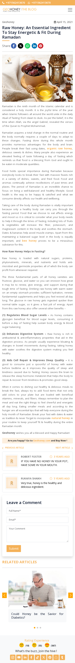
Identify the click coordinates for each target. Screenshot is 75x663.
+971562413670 (15, 2)
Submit (14, 549)
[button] (34, 627)
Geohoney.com (41, 440)
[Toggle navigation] (70, 10)
